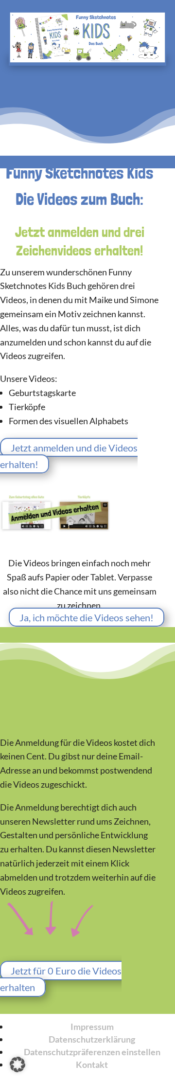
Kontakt (92, 1064)
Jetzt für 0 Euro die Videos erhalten (61, 979)
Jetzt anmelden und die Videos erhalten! (69, 456)
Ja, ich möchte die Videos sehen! (86, 617)
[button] (17, 1064)
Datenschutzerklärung (92, 1039)
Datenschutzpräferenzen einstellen (92, 1051)
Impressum (92, 1026)
